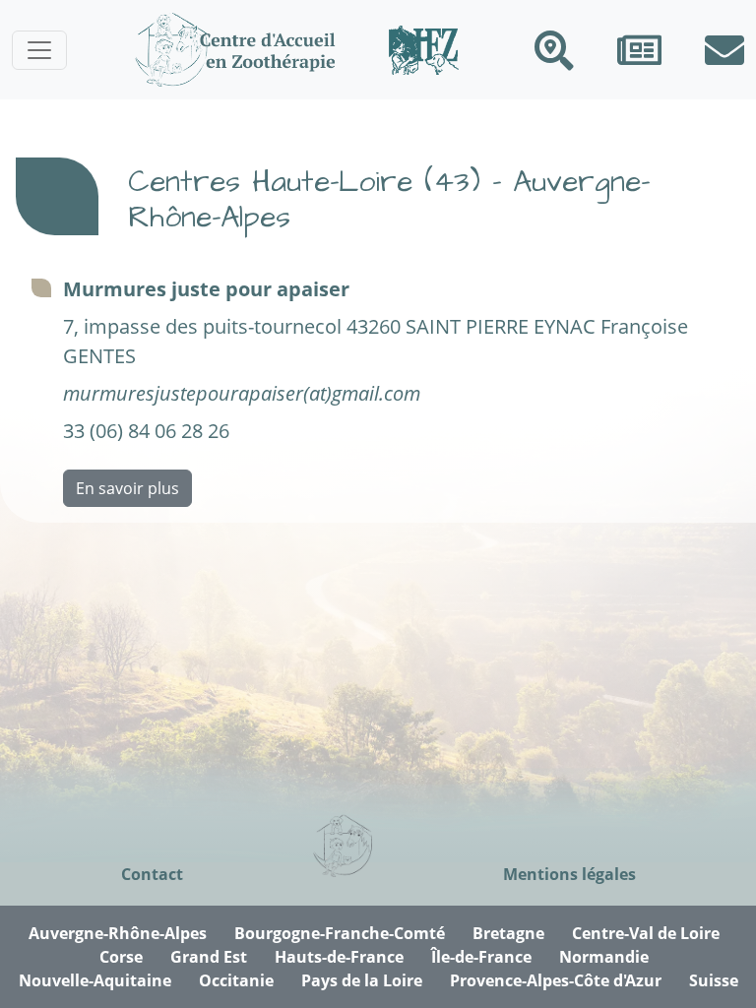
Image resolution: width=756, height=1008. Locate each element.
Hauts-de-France (339, 957)
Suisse (713, 980)
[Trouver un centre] (554, 50)
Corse (121, 957)
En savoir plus (127, 488)
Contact (152, 874)
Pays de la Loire (361, 980)
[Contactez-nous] (724, 50)
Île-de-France (481, 957)
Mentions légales (569, 874)
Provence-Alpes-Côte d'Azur (556, 980)
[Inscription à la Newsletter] (639, 50)
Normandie (604, 957)
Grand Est (208, 957)
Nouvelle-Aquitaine (95, 980)
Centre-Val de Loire (646, 933)
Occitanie (236, 980)
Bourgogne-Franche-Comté (339, 933)
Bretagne (508, 933)
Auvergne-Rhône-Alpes (118, 933)
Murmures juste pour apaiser (206, 289)
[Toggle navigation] (39, 50)
